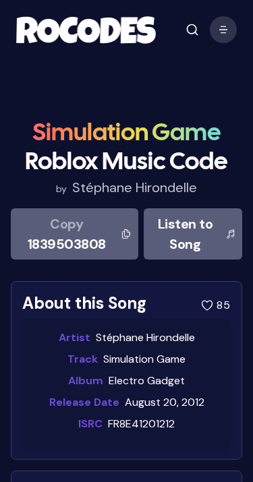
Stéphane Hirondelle (134, 187)
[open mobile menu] (192, 29)
